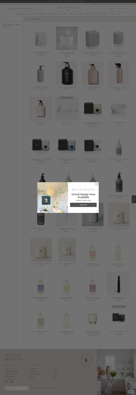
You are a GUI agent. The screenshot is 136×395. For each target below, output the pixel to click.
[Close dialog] (96, 184)
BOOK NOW (83, 204)
